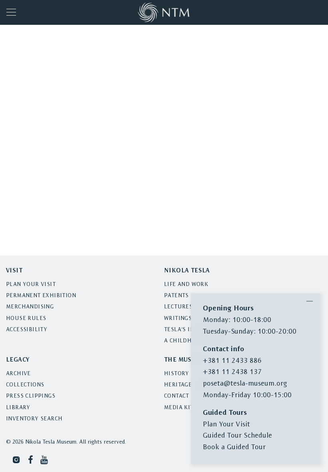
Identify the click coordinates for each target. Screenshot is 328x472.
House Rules (26, 318)
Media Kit (179, 407)
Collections (25, 385)
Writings (178, 318)
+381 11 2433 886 (232, 361)
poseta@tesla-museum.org (245, 383)
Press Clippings (30, 396)
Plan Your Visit (31, 284)
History (176, 373)
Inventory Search (34, 419)
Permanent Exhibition (41, 295)
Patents (176, 295)
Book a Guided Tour (234, 447)
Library (18, 407)
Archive (18, 373)
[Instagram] (16, 459)
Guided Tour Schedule (237, 435)
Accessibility (26, 329)
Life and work (186, 284)
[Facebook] (30, 459)
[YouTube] (44, 459)
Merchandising (30, 307)
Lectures (178, 307)
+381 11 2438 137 (232, 372)
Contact (176, 396)
